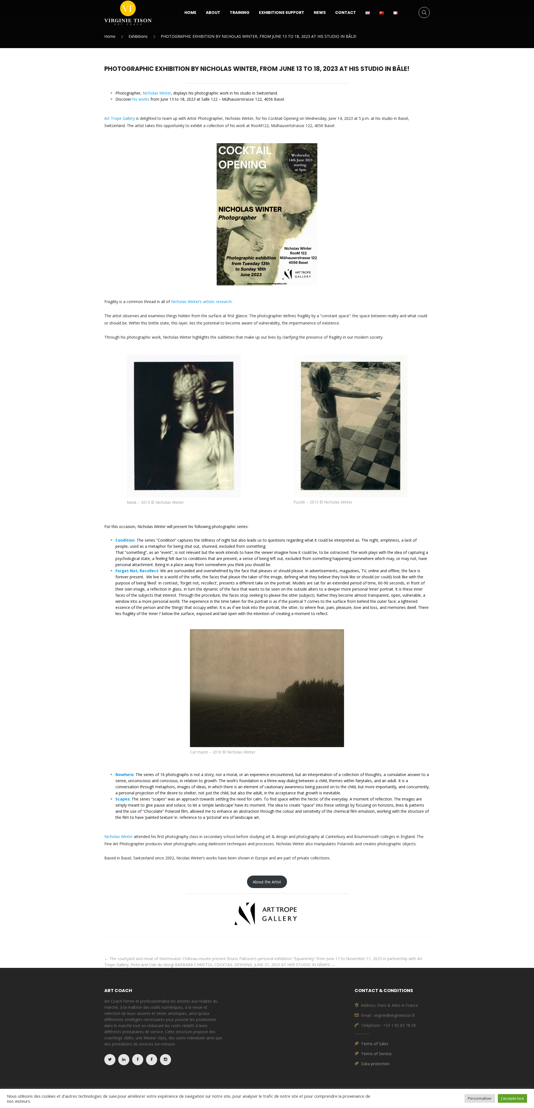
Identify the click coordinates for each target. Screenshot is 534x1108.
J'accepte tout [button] (512, 1098)
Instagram (165, 1059)
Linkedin (123, 1059)
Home (190, 12)
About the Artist (267, 881)
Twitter (109, 1059)
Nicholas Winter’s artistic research (201, 301)
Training (239, 12)
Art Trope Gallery (119, 118)
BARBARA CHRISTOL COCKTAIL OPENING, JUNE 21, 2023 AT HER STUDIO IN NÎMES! (255, 964)
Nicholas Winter (118, 836)
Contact (345, 12)
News (320, 12)
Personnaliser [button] (480, 1098)
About (213, 12)
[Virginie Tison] (128, 12)
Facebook (137, 1059)
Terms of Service (376, 1053)
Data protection (375, 1063)
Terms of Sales (374, 1043)
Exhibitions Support (281, 12)
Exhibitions (138, 36)
